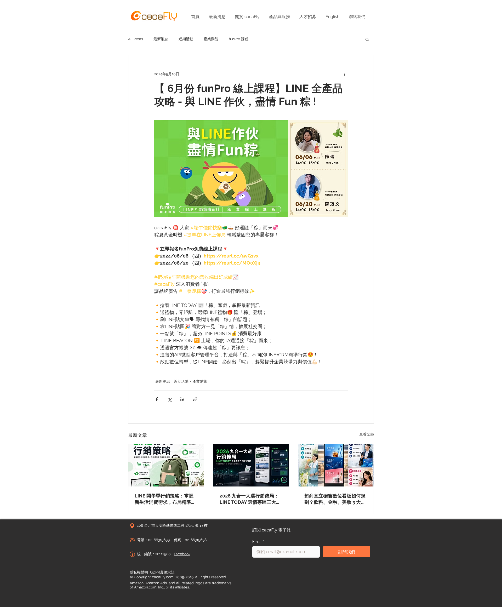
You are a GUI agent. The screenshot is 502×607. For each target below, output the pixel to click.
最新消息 (160, 39)
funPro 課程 (238, 39)
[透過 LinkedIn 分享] (182, 399)
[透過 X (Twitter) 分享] (169, 399)
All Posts (135, 39)
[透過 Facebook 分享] (156, 399)
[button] (367, 39)
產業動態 (211, 39)
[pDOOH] (336, 465)
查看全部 (366, 434)
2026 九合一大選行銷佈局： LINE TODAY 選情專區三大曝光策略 (250, 499)
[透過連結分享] (195, 399)
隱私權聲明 (139, 572)
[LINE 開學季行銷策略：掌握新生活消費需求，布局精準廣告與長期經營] (166, 465)
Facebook (182, 554)
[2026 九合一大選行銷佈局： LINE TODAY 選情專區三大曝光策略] (251, 465)
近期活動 (186, 39)
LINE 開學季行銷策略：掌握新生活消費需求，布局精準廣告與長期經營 (165, 499)
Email (258, 542)
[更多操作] (344, 74)
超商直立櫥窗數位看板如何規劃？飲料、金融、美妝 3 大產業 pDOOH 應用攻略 (335, 499)
